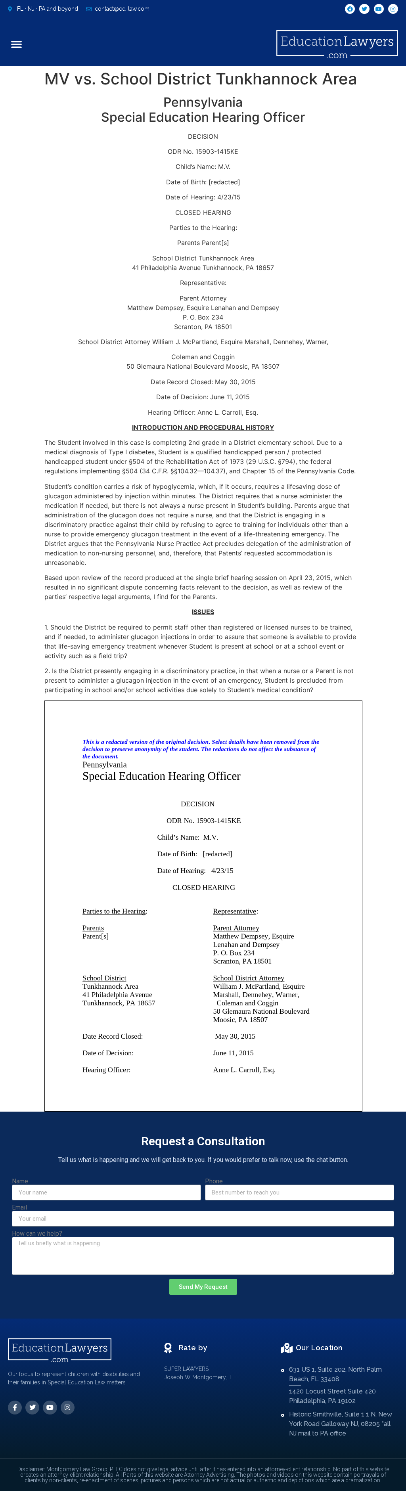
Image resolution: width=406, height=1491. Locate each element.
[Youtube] (379, 9)
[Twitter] (364, 9)
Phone (214, 1181)
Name (20, 1181)
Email (19, 1207)
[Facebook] (350, 9)
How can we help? (37, 1234)
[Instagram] (393, 9)
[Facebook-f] (15, 1407)
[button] (16, 44)
